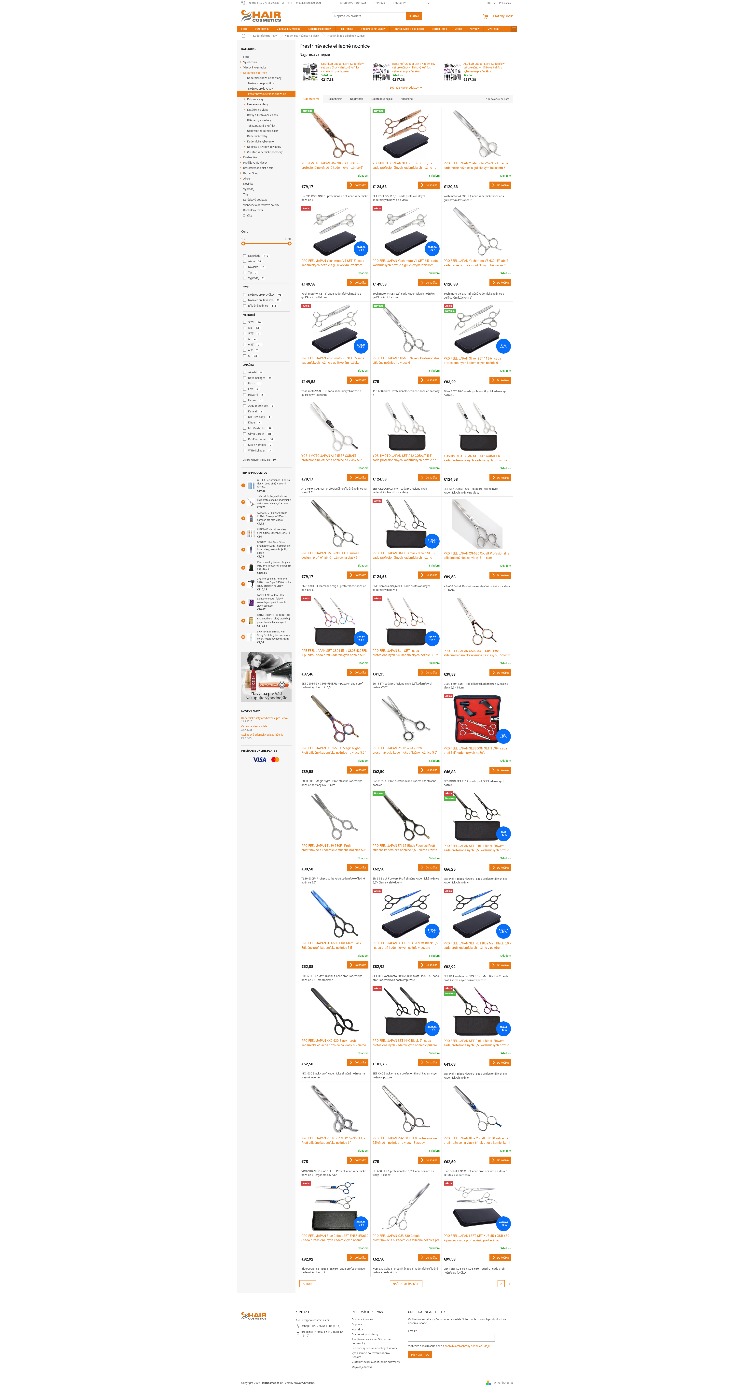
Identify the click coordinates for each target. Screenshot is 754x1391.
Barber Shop (250, 173)
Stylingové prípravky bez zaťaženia (262, 734)
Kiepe (254, 422)
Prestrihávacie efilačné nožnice (267, 94)
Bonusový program (353, 3)
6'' (252, 355)
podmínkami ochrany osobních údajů (467, 1346)
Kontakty (399, 3)
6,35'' (254, 344)
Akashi (255, 372)
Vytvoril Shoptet (503, 1382)
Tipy (245, 194)
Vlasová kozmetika (254, 67)
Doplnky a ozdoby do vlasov (264, 146)
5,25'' (254, 322)
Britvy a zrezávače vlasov (262, 115)
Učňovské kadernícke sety (263, 130)
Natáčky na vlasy (257, 109)
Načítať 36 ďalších (406, 1283)
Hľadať (414, 16)
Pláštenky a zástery (259, 120)
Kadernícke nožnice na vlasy (264, 78)
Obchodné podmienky (365, 1334)
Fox (253, 389)
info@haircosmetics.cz (315, 1320)
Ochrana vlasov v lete (254, 726)
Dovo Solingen (259, 377)
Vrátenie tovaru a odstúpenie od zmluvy (376, 1362)
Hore (309, 1283)
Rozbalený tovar (253, 210)
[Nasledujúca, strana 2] (501, 1283)
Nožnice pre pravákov (261, 83)
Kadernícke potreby (255, 72)
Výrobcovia (250, 62)
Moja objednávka (362, 1367)
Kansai (255, 411)
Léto (246, 56)
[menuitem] (244, 29)
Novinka (256, 267)
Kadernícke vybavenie (260, 141)
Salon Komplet (259, 444)
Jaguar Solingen (260, 405)
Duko (254, 383)
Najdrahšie (356, 98)
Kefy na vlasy (255, 99)
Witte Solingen (259, 450)
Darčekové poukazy (255, 199)
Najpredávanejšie (381, 98)
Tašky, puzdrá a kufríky (261, 125)
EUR (489, 3)
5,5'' (253, 327)
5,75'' (253, 333)
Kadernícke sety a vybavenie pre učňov (264, 718)
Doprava (379, 3)
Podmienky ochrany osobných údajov (374, 1348)
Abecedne (407, 98)
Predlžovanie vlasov (255, 162)
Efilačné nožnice (262, 305)
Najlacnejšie (334, 98)
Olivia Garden (259, 433)
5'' (252, 339)
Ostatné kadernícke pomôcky (265, 152)
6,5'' (253, 350)
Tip (252, 272)
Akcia (254, 261)
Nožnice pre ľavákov (260, 88)
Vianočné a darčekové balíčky (261, 205)
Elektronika (250, 157)
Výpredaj (248, 189)
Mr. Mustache (260, 428)
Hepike (255, 400)
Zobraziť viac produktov (404, 87)
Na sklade (258, 255)
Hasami (255, 394)
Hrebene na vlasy (257, 104)
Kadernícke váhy (257, 136)
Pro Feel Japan (260, 439)
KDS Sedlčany (259, 417)
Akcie (246, 178)
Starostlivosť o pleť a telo (258, 168)
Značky (247, 215)
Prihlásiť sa (420, 1354)
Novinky (248, 183)
